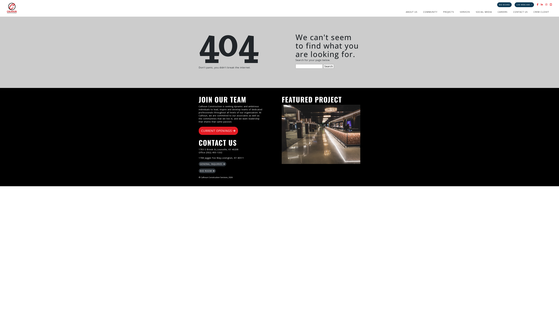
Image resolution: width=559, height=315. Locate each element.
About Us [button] (411, 11)
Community (430, 11)
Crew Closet (541, 11)
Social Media (484, 11)
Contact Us (520, 11)
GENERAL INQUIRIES (211, 164)
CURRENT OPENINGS (217, 131)
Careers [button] (502, 11)
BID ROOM (206, 170)
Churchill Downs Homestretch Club (321, 134)
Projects (448, 11)
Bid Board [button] (504, 5)
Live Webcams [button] (523, 5)
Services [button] (465, 11)
